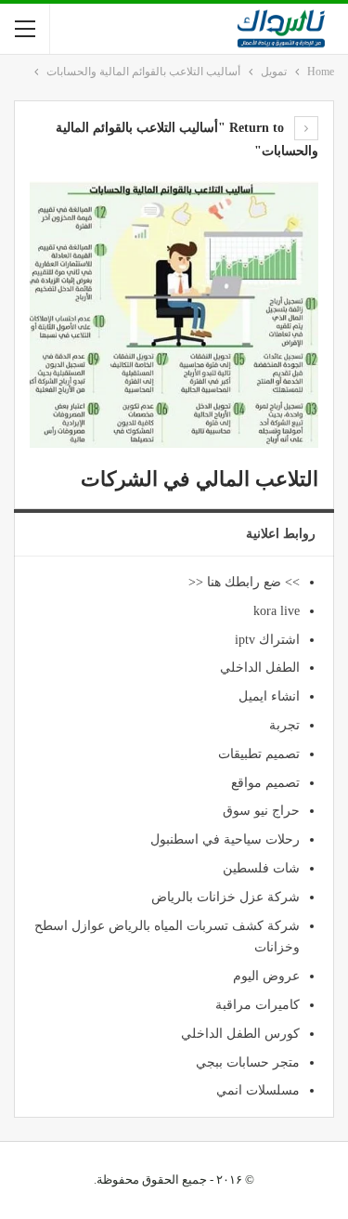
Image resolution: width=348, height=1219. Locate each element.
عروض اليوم (266, 976)
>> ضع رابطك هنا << (244, 582)
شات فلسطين (261, 868)
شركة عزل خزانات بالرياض (225, 897)
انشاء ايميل (269, 696)
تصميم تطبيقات (259, 754)
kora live (276, 611)
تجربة (284, 725)
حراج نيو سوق (261, 811)
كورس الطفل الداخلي (240, 1034)
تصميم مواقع (265, 783)
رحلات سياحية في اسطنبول (225, 839)
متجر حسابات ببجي (248, 1062)
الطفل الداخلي (260, 668)
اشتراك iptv (267, 640)
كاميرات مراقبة (257, 1005)
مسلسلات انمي (258, 1090)
